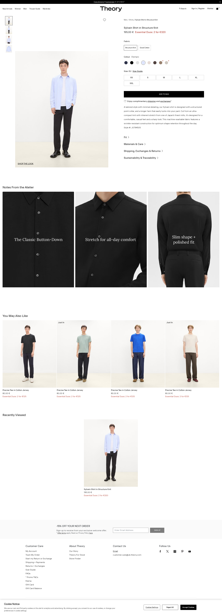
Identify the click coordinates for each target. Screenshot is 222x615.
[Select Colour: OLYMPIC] (143, 63)
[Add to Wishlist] (103, 21)
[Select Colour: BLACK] (132, 63)
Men (25, 9)
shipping (151, 101)
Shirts (131, 20)
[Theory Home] (111, 9)
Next (104, 109)
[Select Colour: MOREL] (161, 63)
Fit (125, 137)
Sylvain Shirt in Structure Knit (97, 489)
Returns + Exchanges (35, 566)
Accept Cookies (188, 607)
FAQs (28, 573)
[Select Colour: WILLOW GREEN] (21, 380)
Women (18, 9)
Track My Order (33, 555)
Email (115, 551)
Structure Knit (130, 48)
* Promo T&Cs (32, 577)
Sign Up (157, 530)
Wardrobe (46, 9)
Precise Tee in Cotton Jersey (16, 390)
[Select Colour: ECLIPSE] (126, 63)
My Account (31, 551)
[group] (30, 354)
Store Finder (75, 558)
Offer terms (61, 533)
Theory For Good (77, 555)
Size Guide (138, 71)
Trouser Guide (34, 9)
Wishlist (210, 9)
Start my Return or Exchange (39, 558)
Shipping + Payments (35, 562)
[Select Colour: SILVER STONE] (149, 63)
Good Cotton (144, 48)
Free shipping (99, 2)
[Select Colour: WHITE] (137, 63)
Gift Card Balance (34, 588)
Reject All (170, 607)
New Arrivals (7, 9)
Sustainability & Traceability (140, 157)
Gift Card (30, 584)
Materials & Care (133, 144)
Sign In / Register (198, 9)
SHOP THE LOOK (25, 163)
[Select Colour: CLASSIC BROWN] (155, 63)
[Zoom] (104, 163)
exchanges (110, 2)
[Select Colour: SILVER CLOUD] (166, 63)
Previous (19, 109)
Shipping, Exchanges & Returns (142, 151)
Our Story (73, 551)
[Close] (220, 2)
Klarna (28, 581)
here (91, 533)
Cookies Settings (152, 607)
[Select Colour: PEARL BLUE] (15, 380)
